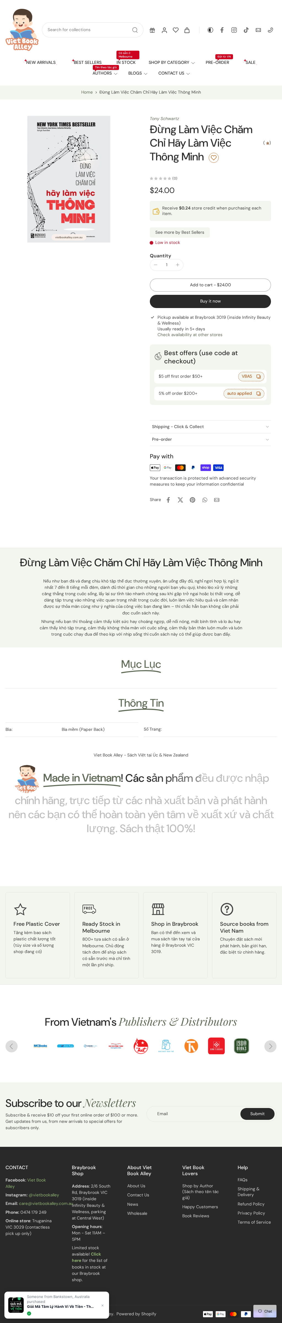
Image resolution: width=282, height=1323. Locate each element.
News (132, 1204)
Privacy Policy (251, 1213)
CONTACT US (171, 73)
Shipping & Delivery (248, 1191)
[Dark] (206, 30)
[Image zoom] (69, 179)
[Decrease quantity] (155, 264)
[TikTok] (246, 30)
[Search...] (135, 30)
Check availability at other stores (190, 334)
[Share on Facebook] (168, 500)
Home (87, 92)
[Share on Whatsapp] (205, 500)
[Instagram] (234, 30)
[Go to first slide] (270, 1046)
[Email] (258, 30)
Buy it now (210, 301)
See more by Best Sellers (179, 232)
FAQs (243, 1180)
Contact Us (138, 1195)
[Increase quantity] (177, 264)
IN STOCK (125, 62)
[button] (152, 30)
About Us (136, 1186)
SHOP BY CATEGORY (169, 62)
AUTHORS (102, 73)
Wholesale (137, 1213)
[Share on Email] (217, 500)
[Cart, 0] (187, 30)
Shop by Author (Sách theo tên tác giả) (200, 1191)
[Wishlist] (175, 30)
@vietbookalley (44, 1195)
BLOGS (135, 73)
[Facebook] (222, 30)
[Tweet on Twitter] (180, 500)
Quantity (160, 256)
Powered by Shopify (136, 1314)
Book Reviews (195, 1216)
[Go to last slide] (12, 1046)
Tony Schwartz (164, 118)
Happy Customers (200, 1207)
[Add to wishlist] (214, 158)
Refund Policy (251, 1204)
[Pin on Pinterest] (192, 500)
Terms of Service (254, 1222)
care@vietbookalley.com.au (46, 1204)
